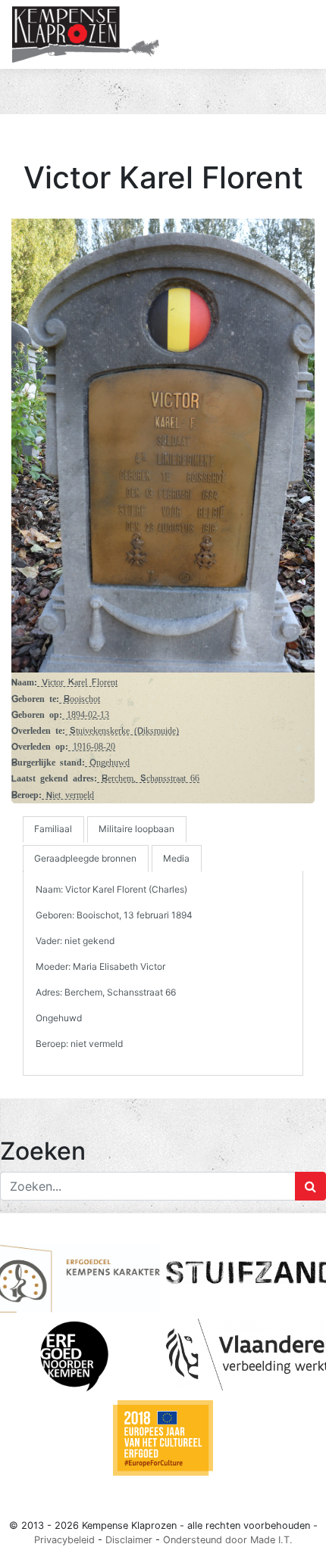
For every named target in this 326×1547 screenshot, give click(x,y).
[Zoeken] (310, 1186)
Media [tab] (176, 858)
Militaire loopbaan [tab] (136, 828)
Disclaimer (128, 1539)
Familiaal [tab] (53, 828)
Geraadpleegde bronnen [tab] (85, 858)
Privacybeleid (64, 1539)
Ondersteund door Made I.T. (228, 1539)
